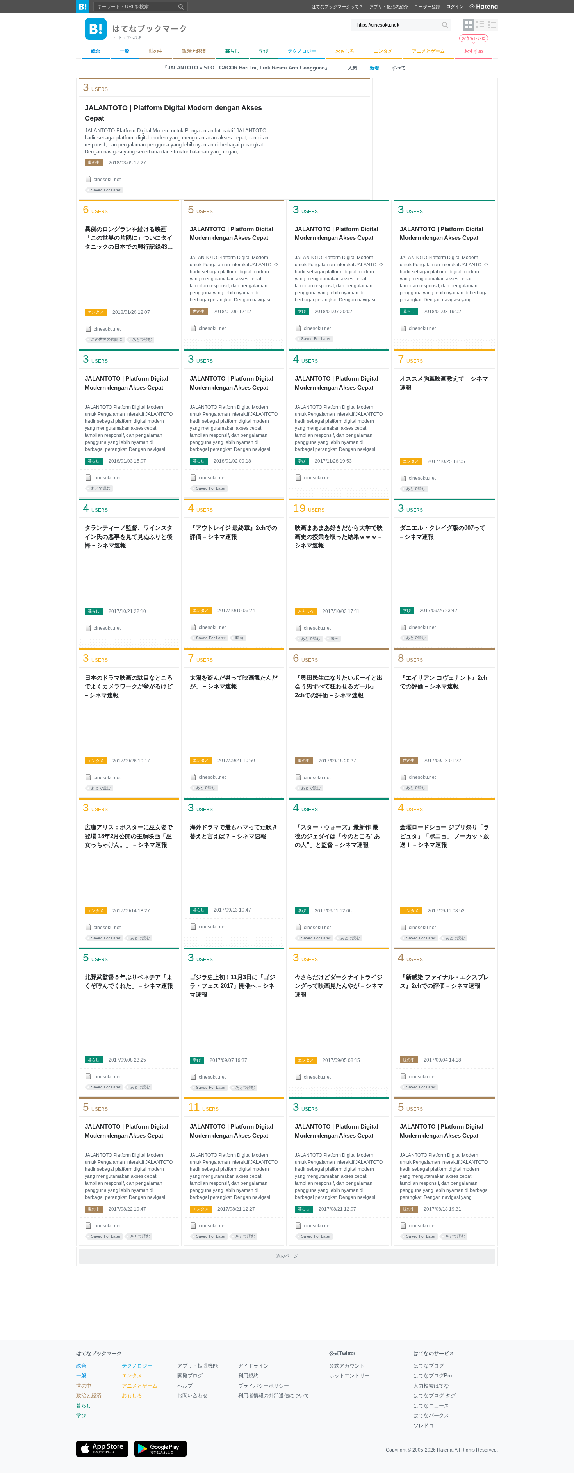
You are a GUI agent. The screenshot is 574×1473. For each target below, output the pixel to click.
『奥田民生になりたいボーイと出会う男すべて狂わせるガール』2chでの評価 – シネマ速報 (339, 686)
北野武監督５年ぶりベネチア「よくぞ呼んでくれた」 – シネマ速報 (129, 981)
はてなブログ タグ (435, 1395)
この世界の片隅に (106, 339)
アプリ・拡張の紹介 (388, 6)
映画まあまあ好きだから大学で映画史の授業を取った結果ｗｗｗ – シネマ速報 (339, 536)
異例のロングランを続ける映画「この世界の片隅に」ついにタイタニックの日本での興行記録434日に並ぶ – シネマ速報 (129, 238)
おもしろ (306, 611)
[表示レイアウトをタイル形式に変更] (468, 25)
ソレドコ (424, 1425)
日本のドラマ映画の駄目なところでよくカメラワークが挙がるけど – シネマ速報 (129, 686)
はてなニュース (431, 1406)
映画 (239, 638)
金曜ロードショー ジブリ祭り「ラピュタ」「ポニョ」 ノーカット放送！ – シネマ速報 (444, 836)
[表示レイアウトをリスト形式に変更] (480, 25)
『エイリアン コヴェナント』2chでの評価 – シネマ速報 (443, 682)
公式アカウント (347, 1366)
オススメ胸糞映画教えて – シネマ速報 (444, 383)
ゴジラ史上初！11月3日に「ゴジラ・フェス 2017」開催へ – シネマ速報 (232, 986)
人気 (352, 68)
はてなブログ (429, 1366)
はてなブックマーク (99, 1353)
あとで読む (142, 339)
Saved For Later (105, 190)
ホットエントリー (349, 1376)
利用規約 (248, 1376)
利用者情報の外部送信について (273, 1395)
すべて (399, 68)
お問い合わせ (192, 1395)
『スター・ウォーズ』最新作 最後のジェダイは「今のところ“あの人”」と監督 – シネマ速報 (337, 836)
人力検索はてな (431, 1386)
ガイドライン (253, 1366)
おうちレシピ (473, 38)
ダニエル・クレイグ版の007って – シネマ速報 (442, 532)
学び (302, 311)
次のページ (287, 1256)
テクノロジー (137, 1366)
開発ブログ (190, 1376)
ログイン (454, 6)
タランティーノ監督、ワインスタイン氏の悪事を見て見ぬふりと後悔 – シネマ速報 (129, 536)
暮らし (409, 311)
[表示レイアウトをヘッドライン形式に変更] (492, 25)
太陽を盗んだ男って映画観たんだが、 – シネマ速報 (234, 682)
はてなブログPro (433, 1376)
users (95, 87)
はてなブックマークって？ (337, 6)
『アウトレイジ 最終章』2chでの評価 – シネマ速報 (233, 532)
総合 (81, 1366)
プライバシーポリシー (263, 1386)
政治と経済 (89, 1395)
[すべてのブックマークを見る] (129, 279)
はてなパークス (431, 1415)
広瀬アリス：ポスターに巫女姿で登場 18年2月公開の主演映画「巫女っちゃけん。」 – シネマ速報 (129, 836)
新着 (374, 68)
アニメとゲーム (139, 1386)
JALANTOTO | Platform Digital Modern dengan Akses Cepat (173, 113)
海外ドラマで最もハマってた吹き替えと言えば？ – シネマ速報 (234, 831)
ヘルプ (185, 1386)
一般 (81, 1376)
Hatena (445, 1450)
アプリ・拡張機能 (197, 1366)
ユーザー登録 (427, 6)
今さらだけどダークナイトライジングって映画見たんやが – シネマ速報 (339, 986)
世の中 (94, 162)
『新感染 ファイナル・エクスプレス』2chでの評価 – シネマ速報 (444, 981)
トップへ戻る (130, 38)
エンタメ (95, 312)
